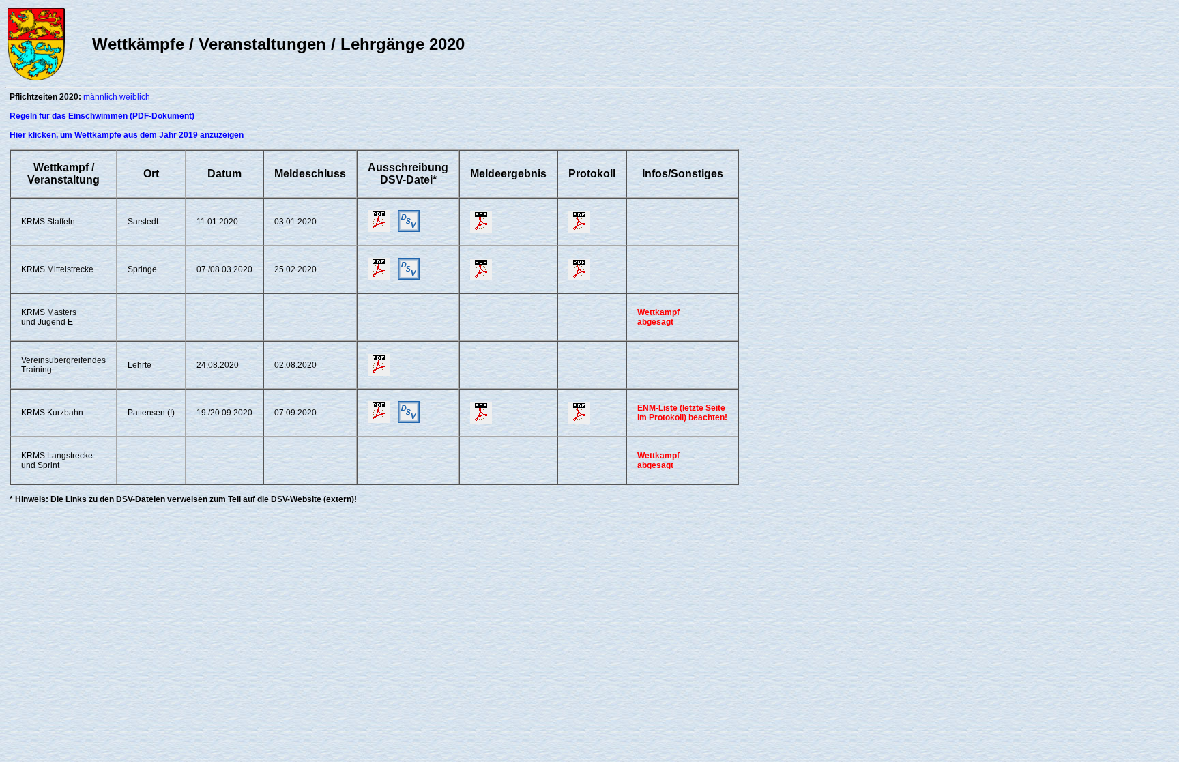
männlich (100, 97)
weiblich (134, 97)
